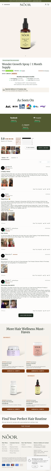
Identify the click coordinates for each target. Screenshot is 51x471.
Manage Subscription (14, 450)
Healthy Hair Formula (7, 401)
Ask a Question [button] (31, 147)
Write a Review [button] (43, 148)
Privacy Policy (13, 452)
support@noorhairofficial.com (40, 455)
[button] (3, 5)
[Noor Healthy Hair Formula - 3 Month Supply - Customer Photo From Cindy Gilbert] (3, 152)
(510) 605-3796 (40, 452)
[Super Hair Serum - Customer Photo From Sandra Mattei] (3, 148)
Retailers (24, 444)
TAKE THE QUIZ (25, 426)
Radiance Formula (31, 363)
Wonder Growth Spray (32, 401)
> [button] (25, 315)
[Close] (49, 457)
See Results (4, 450)
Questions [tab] (13, 157)
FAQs (11, 444)
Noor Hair (7, 457)
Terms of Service (10, 467)
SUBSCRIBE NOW (37, 1)
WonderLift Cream (6, 363)
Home (3, 444)
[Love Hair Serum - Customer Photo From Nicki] (13, 148)
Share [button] (4, 189)
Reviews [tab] (4, 157)
